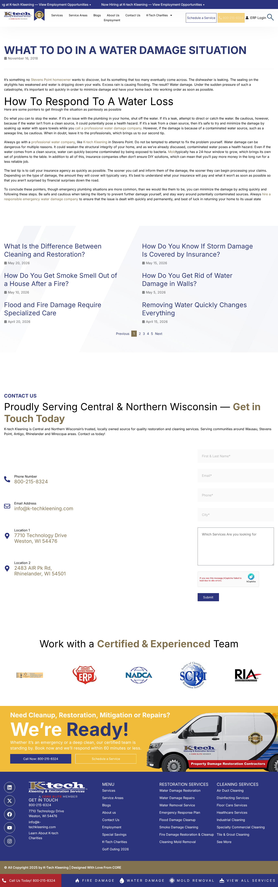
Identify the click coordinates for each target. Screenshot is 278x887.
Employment (112, 20)
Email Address (25, 503)
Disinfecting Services (233, 798)
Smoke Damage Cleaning (178, 827)
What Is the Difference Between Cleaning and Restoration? (53, 250)
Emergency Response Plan (179, 812)
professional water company (53, 142)
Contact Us (132, 15)
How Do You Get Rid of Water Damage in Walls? (187, 279)
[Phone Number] (7, 479)
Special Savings (114, 834)
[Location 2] (7, 568)
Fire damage (98, 880)
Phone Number (25, 476)
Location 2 (22, 563)
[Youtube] (9, 827)
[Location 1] (7, 536)
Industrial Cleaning (231, 820)
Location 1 (22, 530)
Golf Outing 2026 (115, 849)
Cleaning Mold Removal (177, 842)
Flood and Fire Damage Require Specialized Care (52, 309)
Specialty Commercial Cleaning (241, 827)
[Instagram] (9, 841)
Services (57, 15)
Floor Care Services (232, 805)
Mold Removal (196, 880)
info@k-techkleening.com (43, 508)
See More (224, 842)
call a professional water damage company (108, 128)
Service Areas (78, 15)
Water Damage (146, 880)
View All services (251, 880)
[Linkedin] (9, 787)
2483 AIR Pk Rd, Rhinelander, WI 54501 (40, 571)
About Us (113, 15)
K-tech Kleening (95, 142)
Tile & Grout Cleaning (233, 834)
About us (109, 812)
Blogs (97, 15)
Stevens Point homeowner (51, 80)
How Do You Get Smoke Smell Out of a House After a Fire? (60, 279)
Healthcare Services (232, 812)
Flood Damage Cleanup (177, 820)
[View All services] (222, 880)
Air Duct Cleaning (230, 790)
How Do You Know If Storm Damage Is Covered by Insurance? (197, 250)
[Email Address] (7, 506)
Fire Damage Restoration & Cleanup (186, 834)
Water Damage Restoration (179, 790)
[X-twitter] (9, 800)
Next (158, 334)
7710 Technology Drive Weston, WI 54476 (40, 538)
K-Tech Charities (157, 15)
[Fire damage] (77, 880)
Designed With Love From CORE (96, 867)
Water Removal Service (177, 805)
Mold (172, 152)
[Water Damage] (122, 880)
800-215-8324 (31, 482)
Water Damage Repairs (177, 798)
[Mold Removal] (172, 880)
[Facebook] (9, 814)
